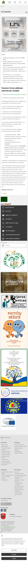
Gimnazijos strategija (5, 448)
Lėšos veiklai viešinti (5, 476)
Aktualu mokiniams (19, 487)
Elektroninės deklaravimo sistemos (18, 94)
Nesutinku (14, 554)
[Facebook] (2, 510)
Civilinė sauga (18, 491)
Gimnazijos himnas (5, 451)
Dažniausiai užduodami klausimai (19, 480)
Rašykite (4, 504)
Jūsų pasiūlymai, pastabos (12, 234)
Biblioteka (17, 449)
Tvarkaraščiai (7, 437)
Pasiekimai (3, 449)
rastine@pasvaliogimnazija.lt (9, 526)
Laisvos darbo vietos (19, 473)
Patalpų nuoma (18, 451)
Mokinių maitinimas (19, 448)
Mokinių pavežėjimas (19, 453)
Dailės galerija (9, 207)
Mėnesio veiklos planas (11, 223)
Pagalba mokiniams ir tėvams (21, 446)
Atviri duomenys (18, 494)
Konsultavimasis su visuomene (19, 477)
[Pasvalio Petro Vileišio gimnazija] (3, 2)
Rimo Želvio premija (5, 461)
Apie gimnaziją (4, 444)
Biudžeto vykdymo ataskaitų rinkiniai (7, 472)
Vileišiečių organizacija (6, 462)
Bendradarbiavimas (5, 456)
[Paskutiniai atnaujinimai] (14, 2)
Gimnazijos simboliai (5, 453)
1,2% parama (8, 227)
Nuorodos (17, 472)
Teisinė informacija (19, 492)
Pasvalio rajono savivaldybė (15, 516)
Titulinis (2, 6)
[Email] (5, 510)
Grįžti (5, 193)
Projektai (8, 211)
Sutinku (14, 558)
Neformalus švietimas (19, 444)
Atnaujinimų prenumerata (12, 238)
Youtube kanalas (10, 230)
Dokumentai (8, 219)
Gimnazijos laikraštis (11, 215)
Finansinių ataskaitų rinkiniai (7, 475)
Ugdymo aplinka (4, 446)
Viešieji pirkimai (4, 480)
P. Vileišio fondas (4, 459)
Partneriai (3, 458)
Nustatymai (14, 550)
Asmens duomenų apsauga (20, 475)
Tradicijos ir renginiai (5, 454)
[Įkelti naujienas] (9, 2)
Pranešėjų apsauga (19, 483)
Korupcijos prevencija (19, 489)
